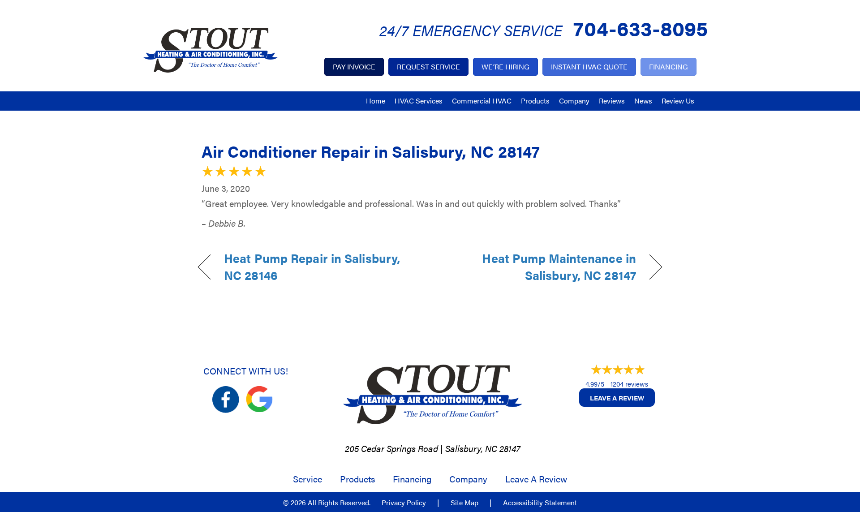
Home (375, 100)
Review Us (678, 100)
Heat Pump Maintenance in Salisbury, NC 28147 (540, 267)
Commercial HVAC (482, 100)
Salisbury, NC (471, 448)
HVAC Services (419, 100)
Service (307, 479)
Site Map (464, 503)
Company (574, 100)
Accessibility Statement (540, 503)
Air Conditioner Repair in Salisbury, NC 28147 (371, 151)
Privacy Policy (404, 503)
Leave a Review (617, 397)
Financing (412, 479)
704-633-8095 (640, 27)
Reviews (612, 100)
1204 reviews (629, 383)
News (643, 100)
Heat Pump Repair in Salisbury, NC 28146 (312, 267)
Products (535, 100)
